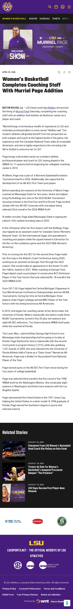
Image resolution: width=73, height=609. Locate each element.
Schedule (45, 19)
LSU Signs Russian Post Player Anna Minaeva (46, 490)
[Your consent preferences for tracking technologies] (67, 603)
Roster (33, 19)
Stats (65, 19)
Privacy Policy (9, 589)
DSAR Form (8, 595)
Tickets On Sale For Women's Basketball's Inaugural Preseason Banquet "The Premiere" (45, 470)
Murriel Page (22, 111)
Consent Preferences (30, 589)
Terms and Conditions (54, 589)
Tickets (56, 19)
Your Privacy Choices (27, 595)
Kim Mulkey (50, 107)
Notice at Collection (50, 595)
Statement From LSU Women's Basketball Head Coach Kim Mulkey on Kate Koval (49, 447)
